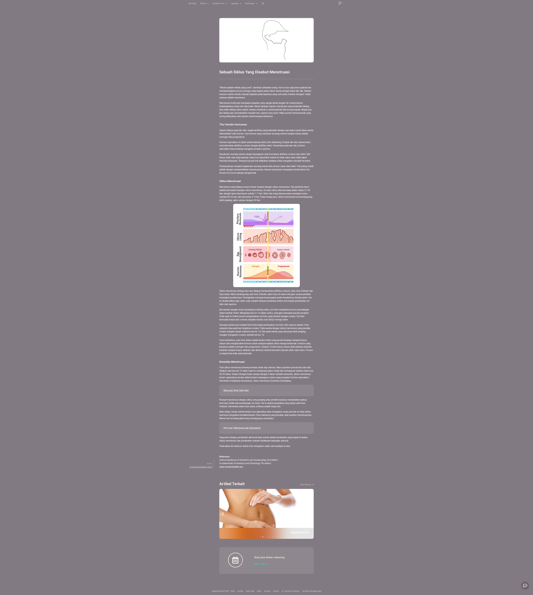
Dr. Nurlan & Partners (291, 591)
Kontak (240, 591)
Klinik (259, 591)
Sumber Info (218, 3)
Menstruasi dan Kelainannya (247, 428)
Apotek (267, 591)
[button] (263, 3)
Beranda (192, 3)
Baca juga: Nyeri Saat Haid (236, 390)
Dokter (276, 591)
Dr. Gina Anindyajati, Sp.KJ (201, 467)
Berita (203, 3)
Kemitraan (249, 3)
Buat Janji (250, 591)
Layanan (234, 3)
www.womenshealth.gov (231, 466)
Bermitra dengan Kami (311, 591)
